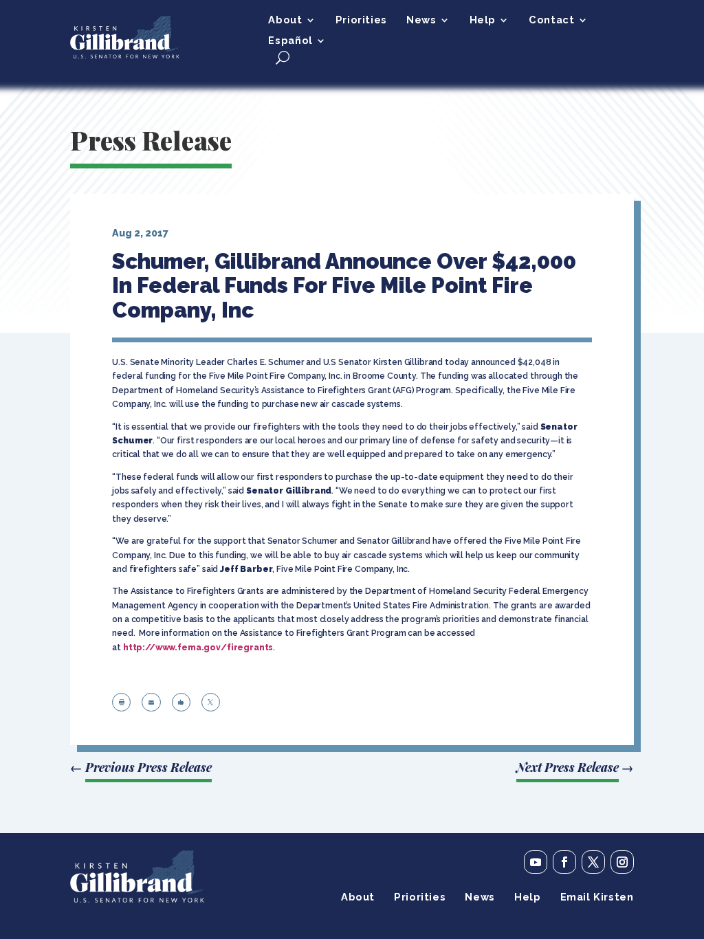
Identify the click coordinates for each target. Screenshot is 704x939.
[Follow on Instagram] (622, 862)
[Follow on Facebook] (564, 862)
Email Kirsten (597, 897)
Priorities (361, 20)
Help (483, 20)
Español (290, 41)
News (421, 20)
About (285, 20)
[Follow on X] (593, 862)
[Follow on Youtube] (535, 862)
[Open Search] (282, 57)
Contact (551, 20)
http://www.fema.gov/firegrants (198, 647)
